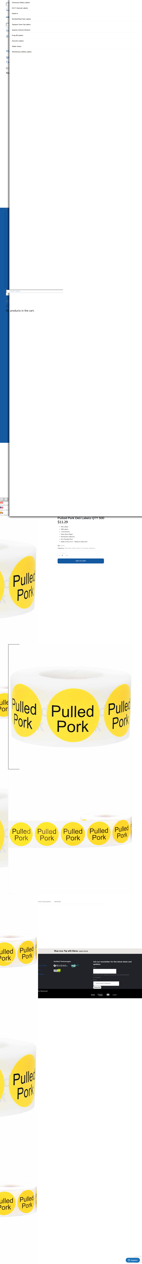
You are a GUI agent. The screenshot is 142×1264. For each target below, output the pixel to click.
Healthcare (92, 548)
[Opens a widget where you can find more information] (133, 1260)
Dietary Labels (76, 548)
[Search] (7, 27)
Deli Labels (68, 548)
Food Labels (84, 548)
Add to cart (81, 561)
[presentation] (2, 499)
